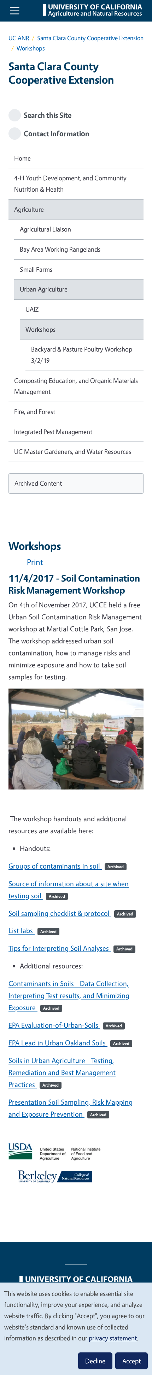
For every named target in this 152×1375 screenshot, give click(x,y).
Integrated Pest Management (53, 431)
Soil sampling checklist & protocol (70, 913)
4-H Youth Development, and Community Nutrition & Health (70, 183)
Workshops (40, 329)
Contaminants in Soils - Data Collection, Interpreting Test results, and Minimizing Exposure (68, 995)
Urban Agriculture (44, 289)
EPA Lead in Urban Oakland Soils (68, 1042)
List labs (32, 930)
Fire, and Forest (34, 411)
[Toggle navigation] (14, 10)
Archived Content (38, 483)
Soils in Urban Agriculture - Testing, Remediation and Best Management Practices (62, 1072)
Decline (95, 1361)
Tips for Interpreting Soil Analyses (70, 948)
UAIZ (32, 309)
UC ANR (18, 38)
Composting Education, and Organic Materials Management (76, 386)
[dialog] (76, 1328)
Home (22, 158)
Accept (131, 1361)
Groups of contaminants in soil (66, 865)
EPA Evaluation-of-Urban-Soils (65, 1025)
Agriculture (29, 209)
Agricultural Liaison (45, 229)
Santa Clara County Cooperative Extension (90, 38)
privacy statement (113, 1338)
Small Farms (36, 269)
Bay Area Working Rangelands (60, 249)
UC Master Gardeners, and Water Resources (72, 451)
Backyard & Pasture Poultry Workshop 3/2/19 (81, 355)
